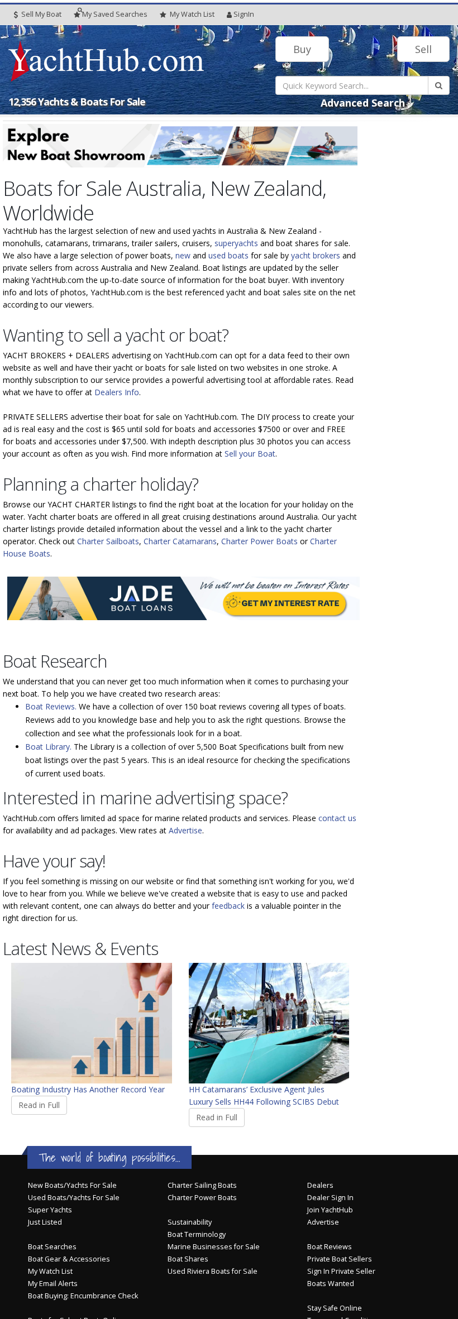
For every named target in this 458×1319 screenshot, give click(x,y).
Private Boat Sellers (339, 1259)
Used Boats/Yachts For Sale (74, 1197)
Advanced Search (363, 102)
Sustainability (190, 1222)
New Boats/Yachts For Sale (72, 1185)
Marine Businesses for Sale (214, 1246)
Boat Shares (188, 1259)
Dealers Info (116, 392)
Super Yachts (50, 1210)
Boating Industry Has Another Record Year (88, 1089)
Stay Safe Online (334, 1308)
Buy (302, 49)
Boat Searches (52, 1246)
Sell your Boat (250, 453)
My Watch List (50, 1271)
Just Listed (45, 1222)
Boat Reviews (329, 1246)
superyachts (236, 243)
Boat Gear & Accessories (69, 1259)
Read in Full (39, 1105)
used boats (228, 255)
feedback (228, 905)
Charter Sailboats (108, 541)
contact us (337, 818)
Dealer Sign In (330, 1197)
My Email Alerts (53, 1283)
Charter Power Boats (259, 541)
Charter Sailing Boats (202, 1185)
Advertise (185, 830)
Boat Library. (48, 746)
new (182, 255)
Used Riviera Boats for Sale (212, 1271)
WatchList (192, 14)
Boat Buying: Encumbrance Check (83, 1296)
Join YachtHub (330, 1210)
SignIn (243, 14)
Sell (423, 49)
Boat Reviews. (51, 706)
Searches (114, 14)
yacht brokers (315, 255)
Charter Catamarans (180, 541)
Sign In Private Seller (341, 1271)
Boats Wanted (330, 1283)
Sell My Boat (40, 14)
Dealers (320, 1185)
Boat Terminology (197, 1234)
